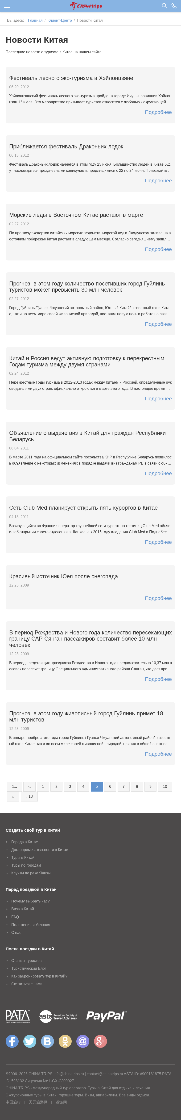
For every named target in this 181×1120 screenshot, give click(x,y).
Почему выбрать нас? (30, 901)
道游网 (61, 1102)
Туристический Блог (28, 968)
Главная (35, 20)
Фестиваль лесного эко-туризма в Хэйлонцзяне (71, 78)
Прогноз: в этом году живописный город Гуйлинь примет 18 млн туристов (86, 716)
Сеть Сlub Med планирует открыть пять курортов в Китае (83, 507)
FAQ (15, 917)
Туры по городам (26, 865)
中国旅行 (13, 1102)
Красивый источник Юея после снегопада (63, 576)
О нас (16, 933)
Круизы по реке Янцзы (31, 873)
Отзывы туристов (26, 961)
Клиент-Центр (60, 20)
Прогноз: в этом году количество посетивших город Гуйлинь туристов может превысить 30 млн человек (87, 286)
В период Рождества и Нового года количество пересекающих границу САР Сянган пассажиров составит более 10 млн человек (90, 638)
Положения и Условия (30, 925)
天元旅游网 (38, 1102)
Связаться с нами (26, 984)
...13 (29, 796)
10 (165, 786)
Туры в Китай (22, 858)
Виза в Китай (22, 909)
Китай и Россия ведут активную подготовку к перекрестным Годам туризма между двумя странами (87, 361)
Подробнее (158, 112)
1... (14, 786)
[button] (90, 6)
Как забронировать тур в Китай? (39, 976)
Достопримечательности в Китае (39, 850)
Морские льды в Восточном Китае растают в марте (76, 215)
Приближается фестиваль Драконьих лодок (66, 146)
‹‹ (29, 786)
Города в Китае (24, 842)
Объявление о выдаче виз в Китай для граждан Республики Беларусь (87, 436)
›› (13, 796)
